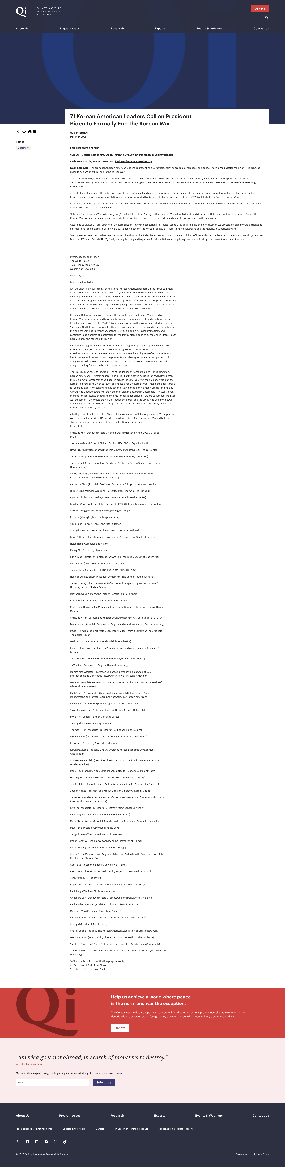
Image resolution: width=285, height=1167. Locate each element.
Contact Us (261, 28)
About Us (22, 28)
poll (200, 197)
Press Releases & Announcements (34, 1128)
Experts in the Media (74, 1128)
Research (117, 28)
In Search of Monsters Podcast (131, 1128)
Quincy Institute (79, 132)
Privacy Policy (261, 1154)
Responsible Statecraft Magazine (176, 1128)
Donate (260, 9)
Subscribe (103, 1082)
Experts (160, 28)
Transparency (243, 1154)
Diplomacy (23, 147)
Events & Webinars (209, 28)
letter (230, 167)
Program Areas (70, 28)
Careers (100, 1128)
